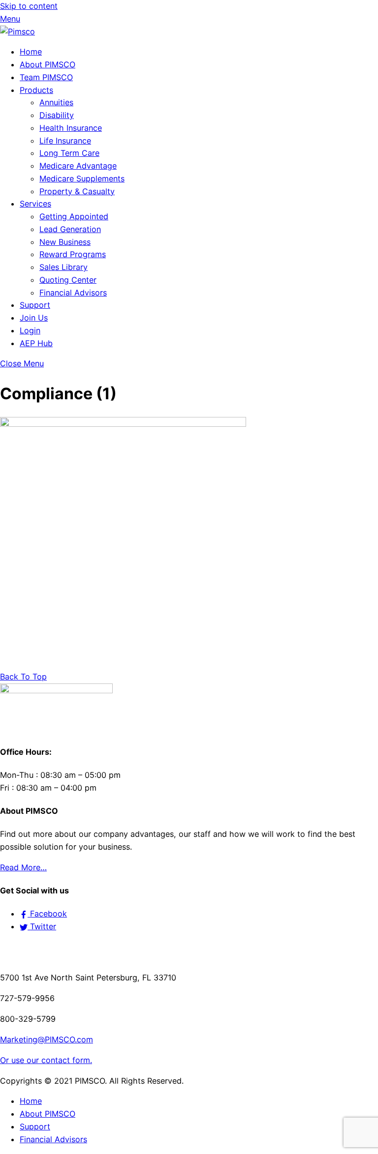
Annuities (56, 102)
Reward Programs (72, 254)
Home (31, 52)
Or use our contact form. (46, 1060)
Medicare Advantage (78, 166)
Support (35, 305)
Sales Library (63, 267)
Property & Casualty (77, 191)
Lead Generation (70, 229)
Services (35, 203)
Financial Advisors (73, 292)
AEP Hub (36, 343)
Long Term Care (69, 153)
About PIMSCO (47, 64)
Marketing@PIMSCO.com (46, 1039)
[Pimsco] (17, 31)
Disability (56, 115)
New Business (65, 242)
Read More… (23, 867)
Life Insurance (65, 141)
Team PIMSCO (46, 77)
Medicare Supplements (82, 178)
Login (30, 330)
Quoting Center (67, 280)
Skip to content (29, 6)
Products (36, 90)
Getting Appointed (73, 216)
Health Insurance (70, 128)
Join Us (34, 318)
